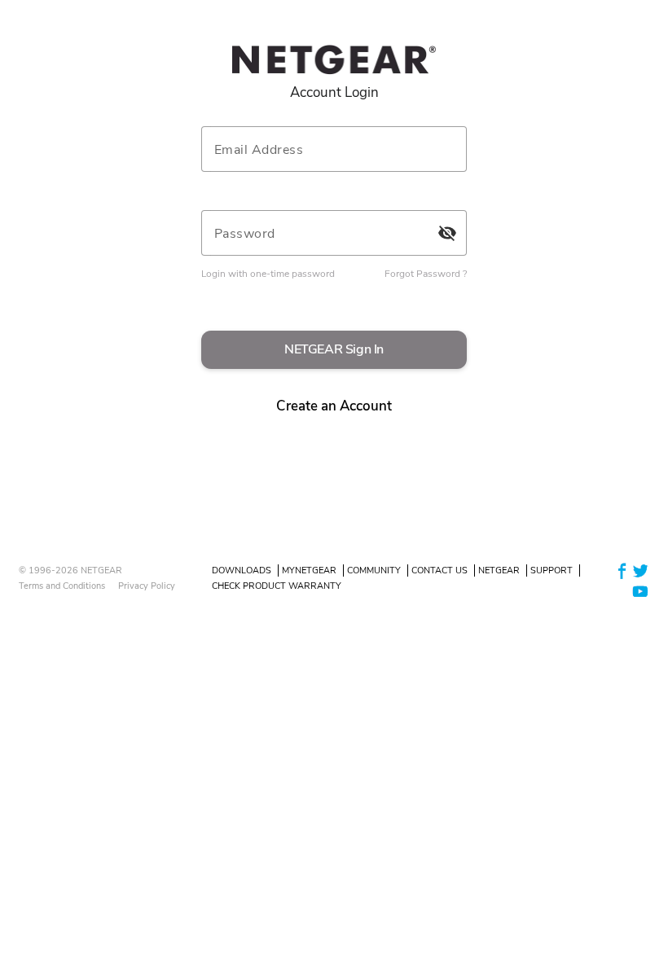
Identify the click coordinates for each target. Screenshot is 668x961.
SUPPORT (551, 570)
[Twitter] (640, 569)
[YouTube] (640, 591)
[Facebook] (622, 569)
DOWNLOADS (241, 570)
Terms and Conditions (62, 586)
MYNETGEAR (309, 570)
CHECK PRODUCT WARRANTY (276, 586)
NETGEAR (499, 570)
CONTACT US (439, 570)
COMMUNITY (374, 570)
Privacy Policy (146, 586)
